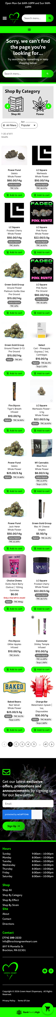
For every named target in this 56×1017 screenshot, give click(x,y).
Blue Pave (42, 466)
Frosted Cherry (14, 230)
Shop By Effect (10, 900)
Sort (23, 122)
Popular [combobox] (25, 125)
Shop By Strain (10, 905)
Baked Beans (14, 701)
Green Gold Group (14, 284)
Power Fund (14, 170)
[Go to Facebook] (44, 970)
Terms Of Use (24, 1000)
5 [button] (34, 744)
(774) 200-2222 (11, 937)
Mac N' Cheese (41, 526)
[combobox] (34, 18)
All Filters (11, 125)
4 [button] (28, 744)
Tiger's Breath (14, 408)
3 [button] (22, 744)
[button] (4, 18)
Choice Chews (14, 580)
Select (41, 345)
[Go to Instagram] (51, 970)
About (5, 914)
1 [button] (10, 744)
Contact (6, 919)
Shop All (16, 114)
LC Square (41, 170)
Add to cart (16, 195)
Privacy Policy (8, 1000)
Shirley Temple (41, 644)
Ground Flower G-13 (14, 348)
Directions (8, 924)
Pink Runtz (41, 230)
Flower (40, 114)
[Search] (50, 18)
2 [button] (16, 744)
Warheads (42, 173)
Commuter (41, 641)
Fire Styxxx (14, 405)
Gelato (14, 173)
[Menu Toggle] (29, 29)
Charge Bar (42, 701)
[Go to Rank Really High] (28, 1012)
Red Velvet (14, 705)
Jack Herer (14, 526)
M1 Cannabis (42, 462)
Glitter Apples (14, 644)
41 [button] (45, 744)
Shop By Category (12, 895)
